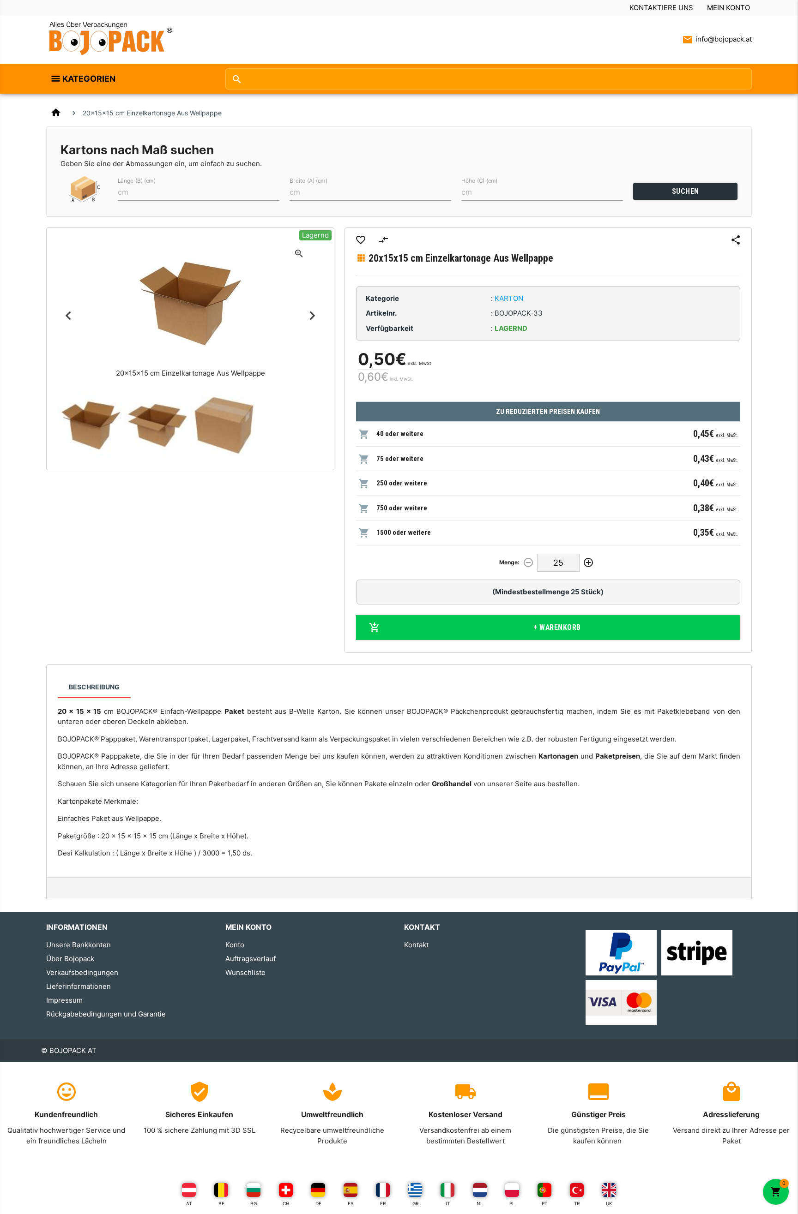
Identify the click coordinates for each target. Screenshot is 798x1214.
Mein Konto (728, 7)
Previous (68, 315)
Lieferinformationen (78, 986)
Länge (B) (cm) (137, 180)
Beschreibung (94, 687)
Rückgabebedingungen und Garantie (106, 1014)
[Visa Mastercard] (621, 1002)
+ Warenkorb (557, 627)
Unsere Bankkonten (78, 944)
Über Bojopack (70, 958)
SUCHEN (685, 191)
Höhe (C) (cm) (479, 180)
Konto (234, 944)
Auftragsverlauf (250, 958)
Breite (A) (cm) (308, 180)
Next (312, 315)
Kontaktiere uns (661, 7)
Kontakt (416, 944)
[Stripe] (696, 952)
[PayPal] (621, 952)
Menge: (509, 562)
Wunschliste (245, 972)
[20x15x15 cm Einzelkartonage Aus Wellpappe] (91, 425)
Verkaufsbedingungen (82, 972)
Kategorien (88, 79)
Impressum (64, 1000)
